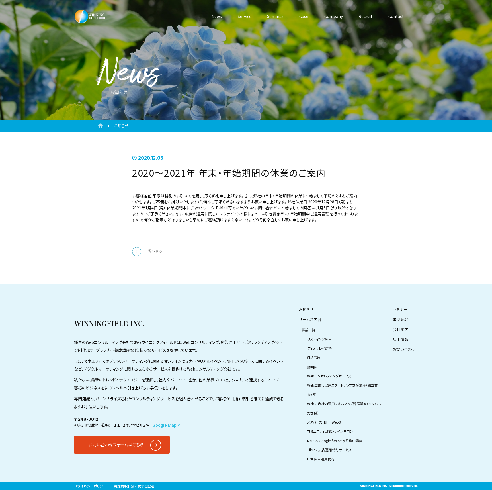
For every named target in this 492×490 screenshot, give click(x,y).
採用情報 (401, 339)
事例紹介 (401, 319)
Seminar (275, 16)
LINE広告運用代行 (321, 458)
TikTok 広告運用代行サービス (329, 449)
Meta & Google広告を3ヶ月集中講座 (334, 440)
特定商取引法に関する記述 (134, 485)
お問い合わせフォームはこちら (116, 445)
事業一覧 (308, 329)
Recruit (365, 16)
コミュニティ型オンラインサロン (330, 431)
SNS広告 (313, 357)
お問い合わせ (404, 349)
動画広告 (314, 366)
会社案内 (401, 329)
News (217, 16)
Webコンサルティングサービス (329, 375)
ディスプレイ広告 (319, 348)
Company (333, 16)
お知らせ (306, 309)
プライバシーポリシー (90, 485)
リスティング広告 (319, 338)
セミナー (400, 309)
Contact (396, 16)
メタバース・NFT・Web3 (324, 422)
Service (244, 16)
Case (303, 16)
